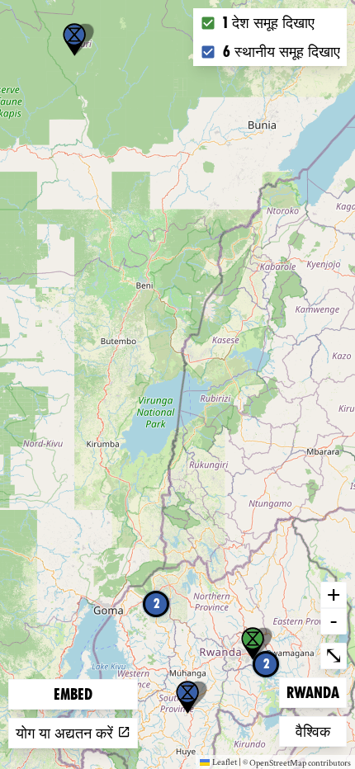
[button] (74, 39)
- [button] (333, 620)
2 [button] (156, 603)
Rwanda (313, 692)
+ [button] (333, 594)
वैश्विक (321, 731)
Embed (73, 694)
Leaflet (224, 761)
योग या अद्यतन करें (66, 733)
